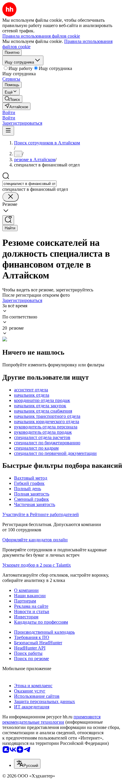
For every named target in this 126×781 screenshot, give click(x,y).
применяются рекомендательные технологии (51, 719)
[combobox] (29, 184)
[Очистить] (10, 197)
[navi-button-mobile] (8, 131)
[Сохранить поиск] (8, 220)
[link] (12, 99)
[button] (8, 112)
